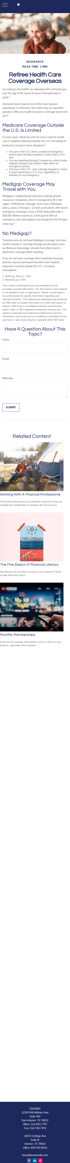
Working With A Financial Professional (30, 494)
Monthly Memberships (17, 635)
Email (5, 358)
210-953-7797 (39, 1124)
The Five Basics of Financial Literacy (29, 564)
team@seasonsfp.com (35, 1155)
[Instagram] (40, 1160)
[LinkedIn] (35, 1160)
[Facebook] (29, 1160)
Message (7, 378)
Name (5, 339)
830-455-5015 (39, 1147)
